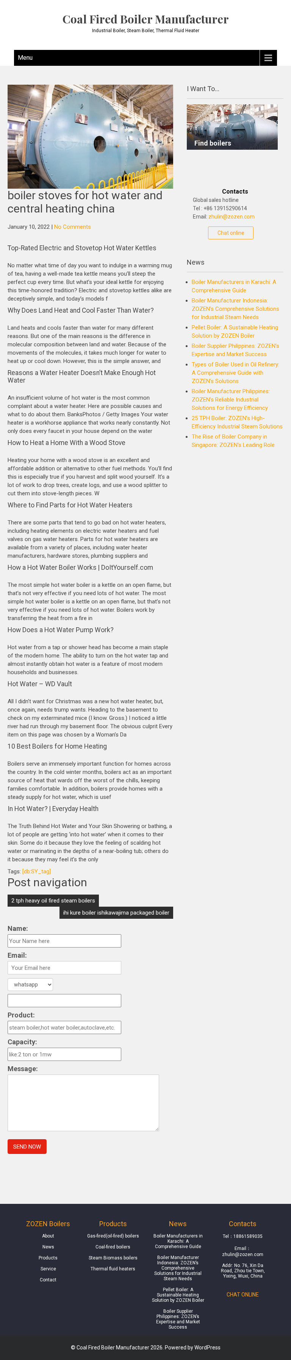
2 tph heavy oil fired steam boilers (53, 900)
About (48, 1236)
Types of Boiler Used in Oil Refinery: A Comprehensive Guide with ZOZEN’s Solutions (235, 373)
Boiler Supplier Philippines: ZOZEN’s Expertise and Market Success (178, 1319)
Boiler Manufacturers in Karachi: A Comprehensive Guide (178, 1241)
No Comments (72, 226)
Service (48, 1269)
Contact (48, 1279)
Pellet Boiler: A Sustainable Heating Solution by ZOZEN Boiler (178, 1295)
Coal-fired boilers (112, 1247)
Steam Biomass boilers (113, 1258)
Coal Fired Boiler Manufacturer (146, 18)
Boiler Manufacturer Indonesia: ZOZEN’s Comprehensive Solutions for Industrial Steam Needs (235, 309)
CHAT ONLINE (243, 1295)
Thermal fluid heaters (113, 1269)
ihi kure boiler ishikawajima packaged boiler (116, 912)
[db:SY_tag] (36, 871)
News (48, 1247)
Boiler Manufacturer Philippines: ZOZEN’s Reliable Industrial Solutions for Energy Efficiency (231, 399)
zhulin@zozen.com (231, 217)
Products (48, 1258)
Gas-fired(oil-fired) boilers (113, 1236)
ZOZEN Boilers (48, 1224)
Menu (25, 57)
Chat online (230, 233)
